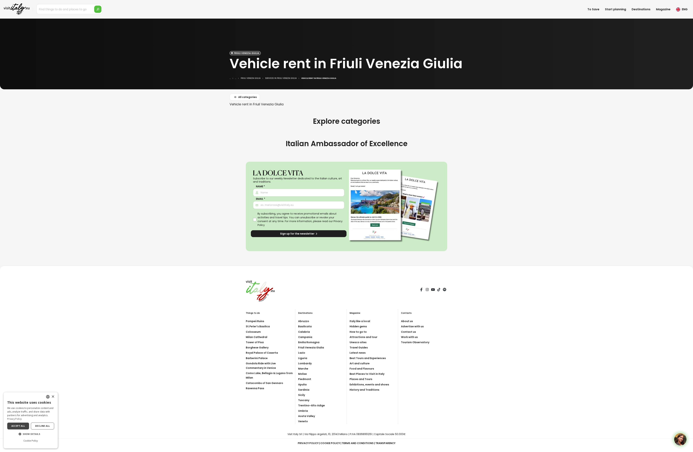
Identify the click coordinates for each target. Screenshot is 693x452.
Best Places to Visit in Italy (367, 374)
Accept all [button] (18, 425)
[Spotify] (444, 290)
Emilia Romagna (308, 342)
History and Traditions (364, 390)
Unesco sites (358, 342)
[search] (97, 9)
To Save (593, 9)
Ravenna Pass (255, 388)
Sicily (301, 395)
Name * (260, 186)
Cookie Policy (330, 443)
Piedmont (304, 379)
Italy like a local (360, 321)
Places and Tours (361, 379)
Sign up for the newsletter (297, 233)
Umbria (303, 411)
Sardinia (303, 390)
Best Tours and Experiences (368, 358)
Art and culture (360, 363)
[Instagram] (427, 290)
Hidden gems (358, 326)
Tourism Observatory (415, 342)
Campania (305, 337)
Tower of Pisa (255, 342)
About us (407, 321)
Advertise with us (412, 326)
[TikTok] (438, 290)
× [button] (52, 396)
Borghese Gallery (257, 347)
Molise (302, 374)
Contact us (408, 332)
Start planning (615, 9)
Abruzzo (303, 321)
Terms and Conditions (358, 443)
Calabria (304, 332)
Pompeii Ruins (255, 321)
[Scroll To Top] (686, 448)
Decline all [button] (42, 425)
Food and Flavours (362, 368)
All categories (247, 97)
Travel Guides (359, 347)
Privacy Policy (308, 443)
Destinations (641, 9)
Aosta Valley (306, 416)
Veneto (303, 421)
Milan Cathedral (256, 337)
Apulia (302, 384)
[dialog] (31, 420)
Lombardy (305, 363)
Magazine (663, 9)
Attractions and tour (363, 337)
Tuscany (303, 400)
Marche (303, 368)
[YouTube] (432, 290)
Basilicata (305, 326)
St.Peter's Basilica (258, 326)
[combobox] (48, 397)
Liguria (302, 358)
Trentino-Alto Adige (311, 405)
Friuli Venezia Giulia (311, 347)
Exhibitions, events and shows (369, 384)
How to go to (358, 332)
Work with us (409, 337)
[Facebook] (421, 290)
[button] (30, 434)
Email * (260, 198)
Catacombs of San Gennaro (264, 383)
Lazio (301, 353)
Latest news (358, 353)
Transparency (385, 443)
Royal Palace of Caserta (262, 353)
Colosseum (253, 332)
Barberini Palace (257, 358)
